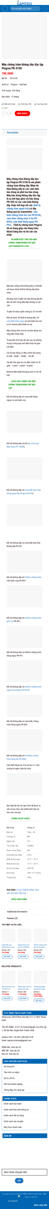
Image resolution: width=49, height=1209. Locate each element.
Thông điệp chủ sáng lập (14, 1090)
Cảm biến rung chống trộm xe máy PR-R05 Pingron (8, 946)
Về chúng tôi (9, 1066)
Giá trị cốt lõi (9, 1078)
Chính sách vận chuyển (13, 1121)
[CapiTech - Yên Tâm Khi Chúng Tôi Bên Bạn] (24, 2)
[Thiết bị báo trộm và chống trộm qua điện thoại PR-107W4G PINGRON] (24, 977)
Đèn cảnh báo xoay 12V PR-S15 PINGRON (8, 988)
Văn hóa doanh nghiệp (13, 1084)
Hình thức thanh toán (13, 1127)
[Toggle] (4, 132)
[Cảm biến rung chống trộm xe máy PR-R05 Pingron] (8, 935)
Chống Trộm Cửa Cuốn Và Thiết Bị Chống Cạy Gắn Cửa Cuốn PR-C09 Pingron (24, 946)
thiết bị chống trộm (33, 577)
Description (12, 132)
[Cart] (45, 8)
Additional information (17, 911)
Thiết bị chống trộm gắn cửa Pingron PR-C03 (40, 946)
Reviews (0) (12, 918)
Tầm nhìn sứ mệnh (11, 1072)
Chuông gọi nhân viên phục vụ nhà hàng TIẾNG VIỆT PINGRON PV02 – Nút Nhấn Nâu (39, 988)
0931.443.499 (40, 1205)
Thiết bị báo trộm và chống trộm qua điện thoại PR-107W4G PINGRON (24, 988)
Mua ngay (22, 113)
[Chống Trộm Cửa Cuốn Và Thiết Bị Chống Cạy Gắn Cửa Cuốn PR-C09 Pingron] (24, 935)
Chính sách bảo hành (12, 1104)
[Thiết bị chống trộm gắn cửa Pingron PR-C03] (40, 935)
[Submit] (37, 8)
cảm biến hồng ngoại (15, 321)
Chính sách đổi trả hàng (14, 1115)
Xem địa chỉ (16, 1047)
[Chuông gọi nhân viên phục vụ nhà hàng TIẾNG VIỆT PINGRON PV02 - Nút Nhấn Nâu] (40, 977)
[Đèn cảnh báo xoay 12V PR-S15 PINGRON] (8, 977)
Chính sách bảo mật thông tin (16, 1109)
